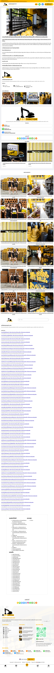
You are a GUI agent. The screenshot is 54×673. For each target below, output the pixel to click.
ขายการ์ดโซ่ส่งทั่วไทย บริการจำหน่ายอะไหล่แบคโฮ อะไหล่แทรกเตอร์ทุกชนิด (15, 404)
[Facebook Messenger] (24, 138)
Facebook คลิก (28, 85)
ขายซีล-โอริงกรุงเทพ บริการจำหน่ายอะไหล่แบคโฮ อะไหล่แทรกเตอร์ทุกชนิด (15, 358)
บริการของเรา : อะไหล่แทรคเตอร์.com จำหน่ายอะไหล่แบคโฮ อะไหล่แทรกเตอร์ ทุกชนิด (19, 524)
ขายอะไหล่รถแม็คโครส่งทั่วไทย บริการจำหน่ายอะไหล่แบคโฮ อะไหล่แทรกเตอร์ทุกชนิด (17, 502)
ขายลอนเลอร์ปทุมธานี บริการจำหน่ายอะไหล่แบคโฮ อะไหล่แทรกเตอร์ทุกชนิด (15, 509)
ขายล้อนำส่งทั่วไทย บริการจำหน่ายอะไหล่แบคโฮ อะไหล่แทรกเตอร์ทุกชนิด (13, 290)
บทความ (31, 520)
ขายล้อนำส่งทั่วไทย (15, 591)
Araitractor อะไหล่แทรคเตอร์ (29, 87)
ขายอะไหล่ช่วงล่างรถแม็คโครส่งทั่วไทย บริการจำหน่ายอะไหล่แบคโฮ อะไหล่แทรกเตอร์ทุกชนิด (40, 243)
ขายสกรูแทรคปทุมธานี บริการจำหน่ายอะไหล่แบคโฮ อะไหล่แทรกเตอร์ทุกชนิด (40, 314)
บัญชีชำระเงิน (14, 535)
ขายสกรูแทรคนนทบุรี (16, 561)
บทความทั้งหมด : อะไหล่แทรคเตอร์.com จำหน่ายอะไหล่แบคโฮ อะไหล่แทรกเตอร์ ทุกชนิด (19, 533)
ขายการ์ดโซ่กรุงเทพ (15, 587)
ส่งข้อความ (18, 653)
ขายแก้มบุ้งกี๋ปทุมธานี (16, 577)
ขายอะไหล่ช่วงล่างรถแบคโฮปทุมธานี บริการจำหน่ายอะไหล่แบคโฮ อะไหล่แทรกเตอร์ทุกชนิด (18, 391)
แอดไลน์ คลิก (17, 85)
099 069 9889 (30, 651)
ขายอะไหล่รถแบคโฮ (15, 570)
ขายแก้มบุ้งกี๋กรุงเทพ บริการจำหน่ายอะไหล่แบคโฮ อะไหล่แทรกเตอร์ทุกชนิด (15, 469)
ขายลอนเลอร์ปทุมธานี (16, 569)
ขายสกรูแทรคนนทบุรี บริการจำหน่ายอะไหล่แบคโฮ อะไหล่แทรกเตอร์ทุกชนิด (13, 196)
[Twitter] (26, 138)
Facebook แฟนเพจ (7, 132)
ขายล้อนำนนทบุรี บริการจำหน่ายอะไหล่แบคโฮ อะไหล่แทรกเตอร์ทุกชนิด (14, 466)
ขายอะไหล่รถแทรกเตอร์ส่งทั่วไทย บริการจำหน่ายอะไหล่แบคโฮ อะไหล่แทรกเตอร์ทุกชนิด (18, 456)
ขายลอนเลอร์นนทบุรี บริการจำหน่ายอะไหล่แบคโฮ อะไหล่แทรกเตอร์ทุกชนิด (13, 243)
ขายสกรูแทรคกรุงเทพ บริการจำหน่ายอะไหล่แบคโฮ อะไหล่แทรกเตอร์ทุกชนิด (15, 430)
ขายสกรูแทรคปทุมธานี (16, 574)
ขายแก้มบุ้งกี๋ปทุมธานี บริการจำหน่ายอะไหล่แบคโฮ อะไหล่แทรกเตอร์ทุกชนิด (15, 332)
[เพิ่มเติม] (48, 665)
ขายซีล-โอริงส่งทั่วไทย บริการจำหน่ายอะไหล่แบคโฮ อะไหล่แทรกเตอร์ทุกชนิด (15, 433)
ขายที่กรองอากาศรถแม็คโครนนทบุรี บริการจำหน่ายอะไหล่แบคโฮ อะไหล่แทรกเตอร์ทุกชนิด (18, 361)
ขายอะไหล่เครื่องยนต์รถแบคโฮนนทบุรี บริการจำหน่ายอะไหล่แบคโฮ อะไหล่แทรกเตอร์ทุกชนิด (18, 479)
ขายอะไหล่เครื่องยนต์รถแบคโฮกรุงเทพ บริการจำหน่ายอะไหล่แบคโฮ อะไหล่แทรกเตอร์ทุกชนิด (19, 417)
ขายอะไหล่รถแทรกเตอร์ (16, 573)
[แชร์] (38, 665)
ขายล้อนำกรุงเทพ (15, 565)
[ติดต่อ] (27, 664)
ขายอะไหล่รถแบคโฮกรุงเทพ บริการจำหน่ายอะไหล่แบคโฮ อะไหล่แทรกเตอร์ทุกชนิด (40, 196)
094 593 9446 (22, 651)
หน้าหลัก (5, 666)
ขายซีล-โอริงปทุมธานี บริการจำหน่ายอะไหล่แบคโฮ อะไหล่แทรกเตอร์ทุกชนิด (15, 453)
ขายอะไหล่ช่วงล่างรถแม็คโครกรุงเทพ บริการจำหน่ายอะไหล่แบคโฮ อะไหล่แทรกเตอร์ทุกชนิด (18, 486)
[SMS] (34, 138)
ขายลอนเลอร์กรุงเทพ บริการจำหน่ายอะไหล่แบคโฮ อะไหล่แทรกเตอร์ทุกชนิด (40, 267)
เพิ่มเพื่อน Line (6, 128)
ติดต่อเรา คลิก (49, 4)
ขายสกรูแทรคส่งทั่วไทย (16, 555)
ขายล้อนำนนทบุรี (15, 557)
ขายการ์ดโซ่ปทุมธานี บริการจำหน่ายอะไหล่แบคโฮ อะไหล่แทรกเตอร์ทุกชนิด (15, 463)
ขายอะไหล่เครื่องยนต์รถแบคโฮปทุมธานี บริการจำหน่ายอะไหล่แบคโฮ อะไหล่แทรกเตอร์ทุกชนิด (19, 460)
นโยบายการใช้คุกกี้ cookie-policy (18, 550)
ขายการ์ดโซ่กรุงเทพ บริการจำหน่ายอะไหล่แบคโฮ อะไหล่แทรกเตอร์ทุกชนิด (15, 381)
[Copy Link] (18, 138)
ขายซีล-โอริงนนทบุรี (15, 554)
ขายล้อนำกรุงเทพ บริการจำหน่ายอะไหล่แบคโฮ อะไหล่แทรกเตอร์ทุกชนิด (15, 450)
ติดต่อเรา (47, 1)
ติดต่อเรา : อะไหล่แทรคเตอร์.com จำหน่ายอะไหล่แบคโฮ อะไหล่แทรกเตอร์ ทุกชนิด (19, 541)
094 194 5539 (7, 86)
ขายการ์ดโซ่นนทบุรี (15, 564)
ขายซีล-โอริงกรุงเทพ (16, 562)
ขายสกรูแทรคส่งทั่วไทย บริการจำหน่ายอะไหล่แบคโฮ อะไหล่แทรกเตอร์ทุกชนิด (16, 411)
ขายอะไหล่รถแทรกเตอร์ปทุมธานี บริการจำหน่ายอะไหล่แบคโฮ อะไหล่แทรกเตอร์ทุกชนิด (17, 348)
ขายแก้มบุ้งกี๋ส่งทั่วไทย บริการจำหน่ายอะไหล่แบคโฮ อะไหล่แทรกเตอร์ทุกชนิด (15, 505)
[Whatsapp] (30, 138)
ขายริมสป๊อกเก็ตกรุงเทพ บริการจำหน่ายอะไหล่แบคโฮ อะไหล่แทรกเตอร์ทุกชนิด (16, 352)
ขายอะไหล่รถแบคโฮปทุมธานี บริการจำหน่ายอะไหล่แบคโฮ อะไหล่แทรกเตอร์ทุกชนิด (17, 401)
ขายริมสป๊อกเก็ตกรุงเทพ (16, 581)
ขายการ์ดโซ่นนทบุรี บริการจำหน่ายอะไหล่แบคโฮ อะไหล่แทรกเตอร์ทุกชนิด (15, 384)
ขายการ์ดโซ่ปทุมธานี (15, 580)
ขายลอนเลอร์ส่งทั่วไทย (16, 585)
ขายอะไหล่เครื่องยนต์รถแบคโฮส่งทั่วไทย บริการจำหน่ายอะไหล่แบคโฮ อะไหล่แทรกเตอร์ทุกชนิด (40, 290)
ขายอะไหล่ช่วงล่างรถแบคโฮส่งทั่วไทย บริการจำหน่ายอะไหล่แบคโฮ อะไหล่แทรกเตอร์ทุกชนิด (18, 443)
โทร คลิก (6, 85)
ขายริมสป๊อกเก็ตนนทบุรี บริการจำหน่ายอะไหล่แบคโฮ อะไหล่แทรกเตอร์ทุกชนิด (16, 378)
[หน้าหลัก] (5, 665)
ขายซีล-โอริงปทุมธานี (16, 566)
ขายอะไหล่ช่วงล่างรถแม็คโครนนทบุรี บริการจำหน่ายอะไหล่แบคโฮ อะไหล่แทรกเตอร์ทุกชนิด (18, 355)
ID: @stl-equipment (48, 651)
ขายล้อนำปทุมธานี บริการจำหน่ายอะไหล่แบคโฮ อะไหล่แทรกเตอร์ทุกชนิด (15, 414)
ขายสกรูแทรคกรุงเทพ (16, 579)
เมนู (16, 666)
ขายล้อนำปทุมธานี (15, 572)
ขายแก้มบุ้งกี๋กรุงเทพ (16, 584)
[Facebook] (22, 138)
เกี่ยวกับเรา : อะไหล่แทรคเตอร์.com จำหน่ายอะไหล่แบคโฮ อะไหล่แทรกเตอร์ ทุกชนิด (19, 545)
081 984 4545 (14, 651)
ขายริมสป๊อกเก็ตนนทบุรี (16, 558)
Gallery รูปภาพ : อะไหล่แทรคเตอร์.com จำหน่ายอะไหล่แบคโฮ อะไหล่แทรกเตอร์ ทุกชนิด (19, 529)
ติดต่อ (27, 666)
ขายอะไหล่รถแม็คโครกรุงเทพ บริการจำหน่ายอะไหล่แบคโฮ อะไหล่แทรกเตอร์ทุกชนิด (17, 365)
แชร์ (37, 666)
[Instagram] (28, 138)
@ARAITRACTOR (7, 129)
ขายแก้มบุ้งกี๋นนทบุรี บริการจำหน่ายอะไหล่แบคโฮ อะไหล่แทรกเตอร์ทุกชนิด (15, 492)
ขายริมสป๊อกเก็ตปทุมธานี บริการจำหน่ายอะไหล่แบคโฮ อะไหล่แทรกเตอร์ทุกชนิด (16, 375)
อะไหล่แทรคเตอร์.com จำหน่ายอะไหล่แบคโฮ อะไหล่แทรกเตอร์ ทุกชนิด (19, 521)
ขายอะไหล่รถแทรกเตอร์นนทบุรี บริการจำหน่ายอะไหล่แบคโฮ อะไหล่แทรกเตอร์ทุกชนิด (17, 447)
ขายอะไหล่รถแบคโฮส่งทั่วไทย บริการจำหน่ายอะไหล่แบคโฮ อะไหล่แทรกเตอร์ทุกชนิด (17, 335)
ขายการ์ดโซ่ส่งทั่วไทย (16, 588)
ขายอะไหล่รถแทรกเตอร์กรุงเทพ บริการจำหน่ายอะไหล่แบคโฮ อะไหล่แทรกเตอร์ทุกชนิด (13, 220)
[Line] (20, 138)
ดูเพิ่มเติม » (4, 166)
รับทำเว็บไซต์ (43, 662)
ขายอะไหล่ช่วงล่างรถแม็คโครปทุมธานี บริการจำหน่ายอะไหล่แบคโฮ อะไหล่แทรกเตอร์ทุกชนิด (18, 388)
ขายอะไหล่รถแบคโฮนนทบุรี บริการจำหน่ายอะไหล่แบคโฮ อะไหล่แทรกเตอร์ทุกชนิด (16, 476)
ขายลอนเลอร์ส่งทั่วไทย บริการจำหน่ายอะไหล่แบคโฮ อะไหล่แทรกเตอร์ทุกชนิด (14, 314)
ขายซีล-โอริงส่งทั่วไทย (16, 583)
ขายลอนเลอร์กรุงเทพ (16, 576)
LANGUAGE (51, 1)
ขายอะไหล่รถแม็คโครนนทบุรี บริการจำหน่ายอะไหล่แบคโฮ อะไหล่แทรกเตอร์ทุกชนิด (17, 345)
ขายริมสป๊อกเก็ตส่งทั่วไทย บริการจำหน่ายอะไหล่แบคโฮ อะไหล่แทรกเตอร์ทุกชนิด (16, 407)
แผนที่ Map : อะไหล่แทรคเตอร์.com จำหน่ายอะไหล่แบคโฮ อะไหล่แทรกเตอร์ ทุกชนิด (19, 538)
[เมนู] (16, 665)
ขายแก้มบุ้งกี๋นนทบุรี (15, 560)
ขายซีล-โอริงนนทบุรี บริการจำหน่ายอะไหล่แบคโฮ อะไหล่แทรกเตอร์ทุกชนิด (40, 220)
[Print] (36, 138)
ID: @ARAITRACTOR (19, 86)
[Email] (32, 138)
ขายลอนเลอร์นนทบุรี (15, 589)
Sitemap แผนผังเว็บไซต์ (16, 549)
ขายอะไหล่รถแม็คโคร (15, 568)
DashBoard (14, 547)
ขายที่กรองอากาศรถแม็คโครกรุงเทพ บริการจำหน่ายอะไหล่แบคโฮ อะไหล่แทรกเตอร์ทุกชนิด (18, 371)
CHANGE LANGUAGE (24, 659)
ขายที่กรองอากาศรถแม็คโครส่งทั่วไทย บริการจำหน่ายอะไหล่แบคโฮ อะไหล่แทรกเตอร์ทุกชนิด (18, 473)
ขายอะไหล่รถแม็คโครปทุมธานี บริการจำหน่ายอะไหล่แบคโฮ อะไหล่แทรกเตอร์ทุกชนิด (14, 267)
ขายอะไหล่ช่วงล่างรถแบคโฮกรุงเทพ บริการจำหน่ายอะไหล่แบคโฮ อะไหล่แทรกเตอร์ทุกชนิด (18, 483)
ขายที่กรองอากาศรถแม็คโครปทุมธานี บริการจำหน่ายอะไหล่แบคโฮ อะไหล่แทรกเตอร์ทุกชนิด (18, 440)
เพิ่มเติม (48, 666)
